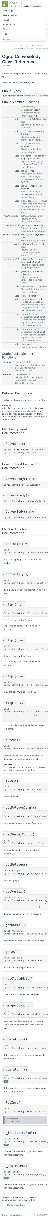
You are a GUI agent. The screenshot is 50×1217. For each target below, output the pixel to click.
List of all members (42, 49)
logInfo (24, 295)
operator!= (26, 314)
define (24, 170)
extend (24, 201)
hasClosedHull (28, 286)
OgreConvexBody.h (16, 1205)
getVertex (25, 259)
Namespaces (9, 24)
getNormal (26, 225)
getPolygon (26, 234)
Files (5, 34)
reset (23, 344)
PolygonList (43, 95)
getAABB (25, 216)
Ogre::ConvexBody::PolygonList (22, 452)
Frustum (36, 143)
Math (8, 65)
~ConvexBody (28, 116)
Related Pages (10, 15)
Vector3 (39, 201)
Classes (6, 29)
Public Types (25, 46)
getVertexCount (29, 271)
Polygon (28, 95)
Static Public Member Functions (24, 49)
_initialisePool (21, 374)
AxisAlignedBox (39, 119)
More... (5, 77)
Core (3, 65)
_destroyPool (21, 362)
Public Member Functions (39, 46)
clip (22, 119)
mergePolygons (28, 299)
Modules (7, 20)
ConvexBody (27, 106)
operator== (26, 329)
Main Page (8, 10)
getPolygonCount (29, 244)
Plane (34, 155)
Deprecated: (12, 1118)
